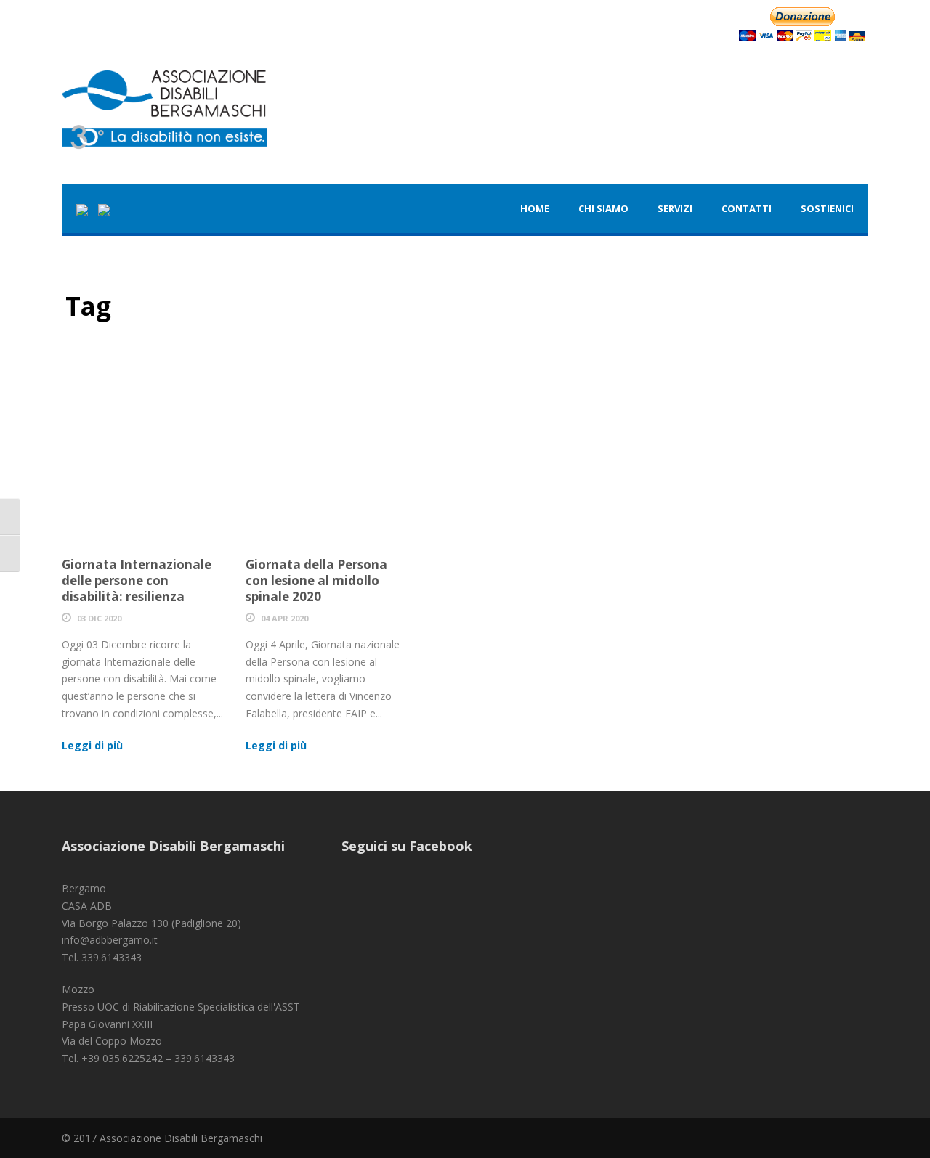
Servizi (675, 208)
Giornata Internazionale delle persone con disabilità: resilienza (136, 580)
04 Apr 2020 (284, 618)
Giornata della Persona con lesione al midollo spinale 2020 (316, 580)
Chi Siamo (603, 208)
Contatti (746, 208)
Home (534, 208)
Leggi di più (92, 745)
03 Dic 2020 (99, 618)
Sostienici (827, 208)
